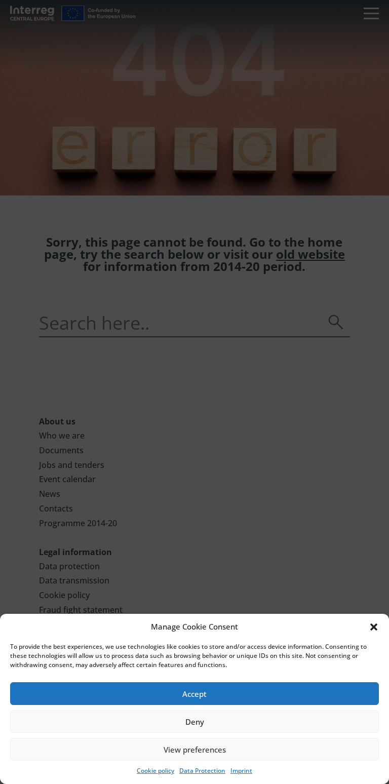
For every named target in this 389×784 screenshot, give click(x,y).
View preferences (195, 749)
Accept (194, 694)
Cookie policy (155, 770)
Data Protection (202, 770)
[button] (374, 627)
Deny (194, 722)
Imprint (241, 770)
